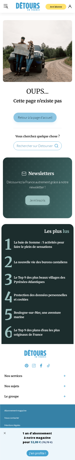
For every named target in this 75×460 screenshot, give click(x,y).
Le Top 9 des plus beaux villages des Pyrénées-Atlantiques (39, 280)
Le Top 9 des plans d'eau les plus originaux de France (37, 332)
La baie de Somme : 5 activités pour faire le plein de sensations (39, 245)
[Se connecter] (70, 6)
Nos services (13, 376)
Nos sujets (11, 386)
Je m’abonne (56, 6)
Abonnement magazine (15, 410)
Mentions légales (12, 425)
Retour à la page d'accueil (35, 117)
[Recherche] (56, 146)
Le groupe (11, 396)
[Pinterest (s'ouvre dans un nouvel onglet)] (26, 365)
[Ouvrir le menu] (6, 6)
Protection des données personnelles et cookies (40, 297)
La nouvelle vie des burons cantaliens (40, 262)
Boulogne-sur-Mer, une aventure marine (37, 315)
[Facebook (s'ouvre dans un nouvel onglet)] (41, 365)
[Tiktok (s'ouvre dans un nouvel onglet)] (48, 365)
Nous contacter (11, 417)
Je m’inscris (37, 200)
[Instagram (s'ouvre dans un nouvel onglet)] (34, 365)
